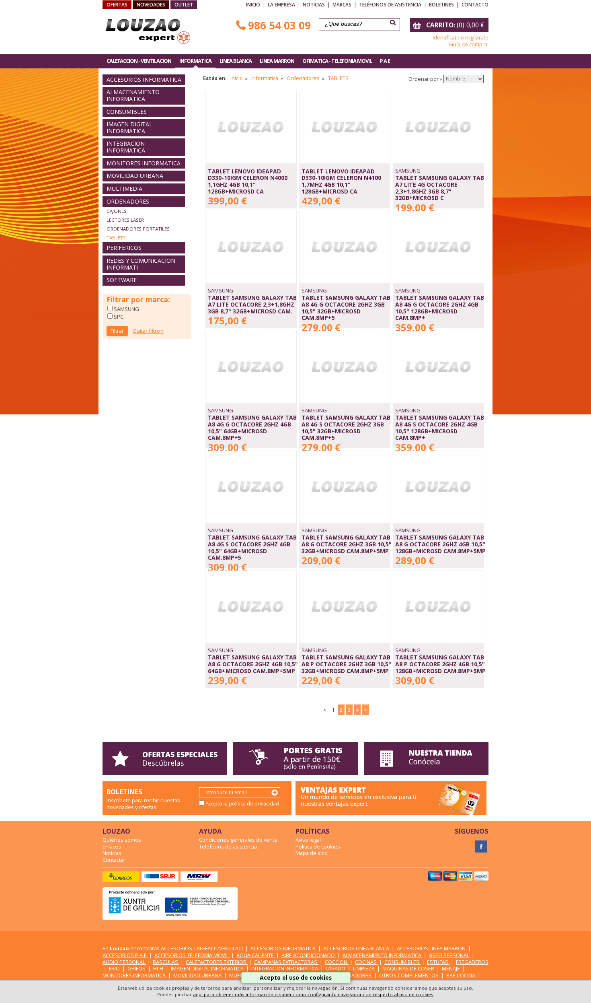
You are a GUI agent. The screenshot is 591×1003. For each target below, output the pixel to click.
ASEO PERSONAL (449, 955)
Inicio (253, 4)
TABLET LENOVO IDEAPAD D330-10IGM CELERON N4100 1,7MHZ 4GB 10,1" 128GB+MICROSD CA (341, 181)
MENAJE (451, 968)
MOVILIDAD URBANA (135, 175)
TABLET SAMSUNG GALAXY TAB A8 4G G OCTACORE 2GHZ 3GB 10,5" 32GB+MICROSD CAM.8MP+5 (346, 307)
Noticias (314, 4)
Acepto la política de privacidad (242, 803)
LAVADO (336, 968)
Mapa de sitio (312, 853)
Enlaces (112, 846)
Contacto (475, 4)
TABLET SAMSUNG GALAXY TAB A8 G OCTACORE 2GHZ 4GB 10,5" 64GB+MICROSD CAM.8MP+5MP (253, 663)
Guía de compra (468, 44)
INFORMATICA (195, 60)
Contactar (114, 859)
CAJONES (117, 211)
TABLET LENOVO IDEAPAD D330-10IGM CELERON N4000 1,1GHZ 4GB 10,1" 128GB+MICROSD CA (247, 181)
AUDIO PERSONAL (124, 962)
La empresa (281, 4)
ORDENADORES (128, 201)
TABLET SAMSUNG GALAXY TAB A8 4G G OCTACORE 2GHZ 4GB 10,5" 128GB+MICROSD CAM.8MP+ (439, 307)
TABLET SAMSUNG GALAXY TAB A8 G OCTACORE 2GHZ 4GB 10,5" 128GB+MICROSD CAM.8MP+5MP (440, 543)
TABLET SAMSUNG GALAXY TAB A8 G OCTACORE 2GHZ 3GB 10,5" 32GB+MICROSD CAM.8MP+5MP (347, 543)
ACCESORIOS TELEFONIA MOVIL (192, 955)
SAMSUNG (126, 309)
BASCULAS (166, 962)
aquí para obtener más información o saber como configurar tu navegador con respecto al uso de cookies (313, 994)
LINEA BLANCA (236, 60)
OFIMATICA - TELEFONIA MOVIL (337, 60)
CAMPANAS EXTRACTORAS (286, 962)
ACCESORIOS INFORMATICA (144, 79)
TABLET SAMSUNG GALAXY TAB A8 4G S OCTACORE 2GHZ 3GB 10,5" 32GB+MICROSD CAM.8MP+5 (346, 427)
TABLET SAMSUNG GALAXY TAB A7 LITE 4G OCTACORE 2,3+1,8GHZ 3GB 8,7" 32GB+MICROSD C (439, 188)
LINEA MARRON (277, 60)
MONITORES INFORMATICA (144, 163)
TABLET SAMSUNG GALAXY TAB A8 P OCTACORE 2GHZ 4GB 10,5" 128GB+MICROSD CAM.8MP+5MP (440, 663)
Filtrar (117, 330)
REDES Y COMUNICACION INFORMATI (141, 264)
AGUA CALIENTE (255, 955)
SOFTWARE (122, 280)
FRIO (115, 968)
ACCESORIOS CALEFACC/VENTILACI (202, 948)
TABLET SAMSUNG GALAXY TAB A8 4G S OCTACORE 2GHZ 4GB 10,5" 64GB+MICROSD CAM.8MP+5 (252, 547)
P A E (385, 60)
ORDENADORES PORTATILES (138, 229)
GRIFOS (137, 968)
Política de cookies (318, 846)
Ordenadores (303, 78)
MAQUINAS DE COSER (408, 968)
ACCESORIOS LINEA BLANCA (356, 948)
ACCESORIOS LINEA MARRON (432, 948)
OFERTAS (117, 4)
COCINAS (366, 962)
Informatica (264, 78)
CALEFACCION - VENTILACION (139, 60)
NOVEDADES (151, 4)
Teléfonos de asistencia (390, 4)
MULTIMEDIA (124, 188)
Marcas (341, 4)
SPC (118, 316)
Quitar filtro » (148, 330)
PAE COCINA (461, 975)
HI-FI (158, 968)
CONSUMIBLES (127, 111)
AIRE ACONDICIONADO (308, 955)
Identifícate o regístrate (460, 37)
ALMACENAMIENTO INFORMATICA (133, 95)
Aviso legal (308, 839)
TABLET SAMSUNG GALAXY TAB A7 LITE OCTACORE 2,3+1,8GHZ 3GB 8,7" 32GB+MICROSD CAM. (252, 304)
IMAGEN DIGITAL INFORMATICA (129, 127)
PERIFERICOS (124, 247)
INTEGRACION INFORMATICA (126, 147)
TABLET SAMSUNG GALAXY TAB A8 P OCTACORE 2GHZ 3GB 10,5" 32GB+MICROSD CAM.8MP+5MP (346, 663)
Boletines (441, 4)
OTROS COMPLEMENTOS (409, 975)
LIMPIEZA (364, 968)
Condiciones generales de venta (238, 839)
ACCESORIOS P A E (125, 955)
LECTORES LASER (125, 220)
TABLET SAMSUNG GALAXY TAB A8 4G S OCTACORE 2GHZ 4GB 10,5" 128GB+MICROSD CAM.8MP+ (439, 427)
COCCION (337, 962)
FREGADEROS (472, 962)
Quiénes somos (122, 839)
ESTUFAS (438, 962)
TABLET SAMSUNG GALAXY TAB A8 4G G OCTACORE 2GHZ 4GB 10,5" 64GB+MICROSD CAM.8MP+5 (252, 427)
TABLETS (116, 238)
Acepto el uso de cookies (296, 977)
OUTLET (183, 4)
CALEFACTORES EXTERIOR (217, 962)
